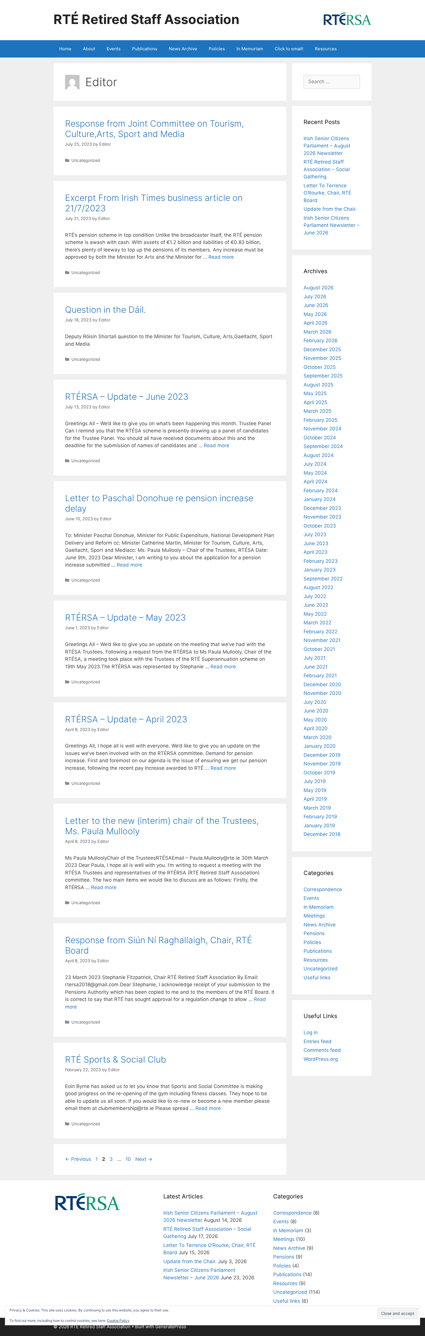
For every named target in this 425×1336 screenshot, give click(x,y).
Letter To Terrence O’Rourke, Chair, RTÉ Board (327, 193)
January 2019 (319, 825)
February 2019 (320, 816)
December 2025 (322, 349)
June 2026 (316, 305)
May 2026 (315, 314)
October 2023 (320, 526)
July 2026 (315, 296)
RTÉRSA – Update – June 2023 (127, 396)
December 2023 (322, 508)
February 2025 (320, 420)
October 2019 (319, 773)
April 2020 (316, 728)
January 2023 (320, 570)
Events (114, 48)
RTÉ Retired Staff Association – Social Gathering (327, 169)
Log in (311, 1032)
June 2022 (316, 605)
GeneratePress (170, 1326)
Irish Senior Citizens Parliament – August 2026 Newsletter (327, 146)
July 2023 (315, 534)
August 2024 (319, 455)
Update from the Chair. (330, 209)
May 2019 (315, 790)
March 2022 (317, 623)
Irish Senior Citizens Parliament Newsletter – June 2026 (331, 225)
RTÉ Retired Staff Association (146, 19)
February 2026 (321, 340)
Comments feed (322, 1050)
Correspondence (323, 889)
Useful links (317, 977)
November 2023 (322, 517)
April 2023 (316, 552)
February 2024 (321, 490)
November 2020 (322, 693)
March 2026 (318, 332)
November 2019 (322, 764)
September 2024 (323, 446)
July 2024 (315, 464)
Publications (144, 48)
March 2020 (318, 737)
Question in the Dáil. (105, 309)
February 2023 (321, 561)
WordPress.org (321, 1059)
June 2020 (316, 711)
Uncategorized (85, 160)
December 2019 (322, 755)
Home (65, 48)
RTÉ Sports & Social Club (115, 1059)
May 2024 (315, 473)
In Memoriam (249, 48)
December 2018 (322, 834)
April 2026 (316, 323)
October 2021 (319, 649)
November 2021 (322, 640)
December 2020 (322, 684)
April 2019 (315, 799)
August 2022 (318, 587)
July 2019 (315, 781)
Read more (221, 257)
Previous (78, 1159)
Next (143, 1159)
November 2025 (322, 358)
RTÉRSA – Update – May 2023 (125, 617)
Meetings (314, 916)
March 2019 (317, 808)
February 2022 (320, 631)
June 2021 (316, 667)
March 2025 (317, 411)
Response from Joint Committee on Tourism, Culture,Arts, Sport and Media (154, 128)
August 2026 (319, 287)
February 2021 (320, 675)
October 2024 (320, 438)
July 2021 (315, 658)
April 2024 (316, 481)
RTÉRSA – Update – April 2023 (126, 719)
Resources (326, 48)
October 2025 (320, 367)
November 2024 (322, 429)
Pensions (314, 933)
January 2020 (320, 746)
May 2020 (315, 720)
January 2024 (320, 499)
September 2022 (323, 579)
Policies (217, 48)
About (89, 48)
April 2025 (315, 402)
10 (128, 1159)
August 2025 (318, 385)
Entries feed (318, 1041)
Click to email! (289, 48)
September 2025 (323, 376)
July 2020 (315, 702)
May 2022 (315, 614)
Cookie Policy (118, 1320)
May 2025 (315, 393)
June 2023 (316, 543)
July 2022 (315, 596)
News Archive (183, 48)
